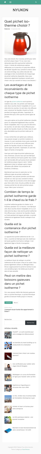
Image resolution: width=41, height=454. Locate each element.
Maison (16, 302)
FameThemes (26, 449)
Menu (9, 2)
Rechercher (8, 319)
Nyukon (20, 10)
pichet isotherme (17, 101)
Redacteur (7, 29)
